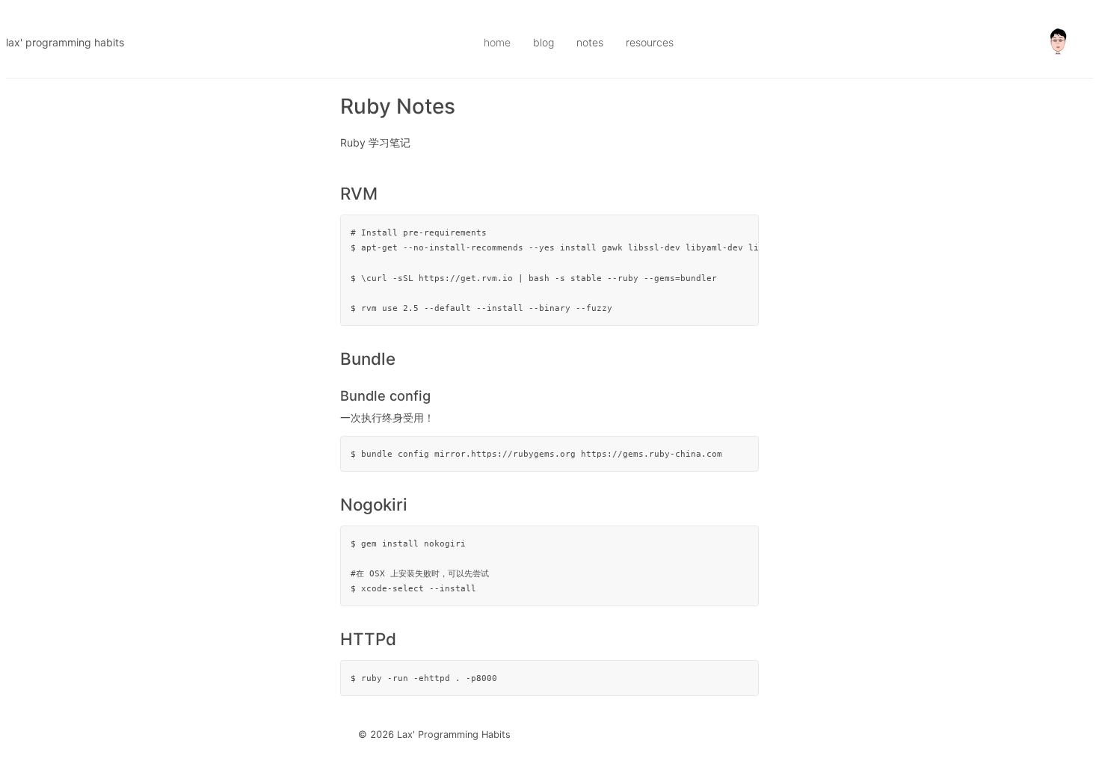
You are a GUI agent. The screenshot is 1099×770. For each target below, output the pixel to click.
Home (497, 42)
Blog (543, 42)
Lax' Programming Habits (65, 42)
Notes (589, 42)
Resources (650, 42)
